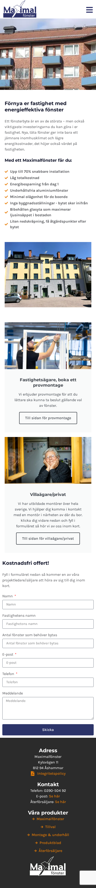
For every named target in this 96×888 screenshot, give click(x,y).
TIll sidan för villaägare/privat (48, 538)
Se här (54, 796)
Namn (8, 596)
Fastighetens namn (19, 616)
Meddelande (12, 693)
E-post (8, 655)
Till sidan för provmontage (48, 418)
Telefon (8, 674)
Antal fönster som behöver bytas (29, 635)
